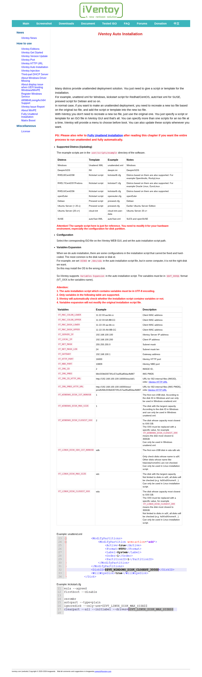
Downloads (66, 23)
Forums (142, 23)
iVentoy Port (28, 59)
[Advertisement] (39, 11)
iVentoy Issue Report (33, 106)
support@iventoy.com (103, 671)
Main (26, 23)
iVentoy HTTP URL (32, 63)
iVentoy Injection (30, 70)
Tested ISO (109, 23)
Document (88, 23)
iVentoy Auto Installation (34, 67)
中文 (176, 23)
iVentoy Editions (30, 49)
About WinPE (28, 110)
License (25, 131)
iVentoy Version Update (34, 56)
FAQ (127, 23)
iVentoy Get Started (32, 52)
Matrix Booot (28, 120)
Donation (160, 23)
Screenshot (44, 23)
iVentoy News (29, 38)
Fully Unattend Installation (29, 115)
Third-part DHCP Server (34, 74)
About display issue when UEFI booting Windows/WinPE (32, 87)
